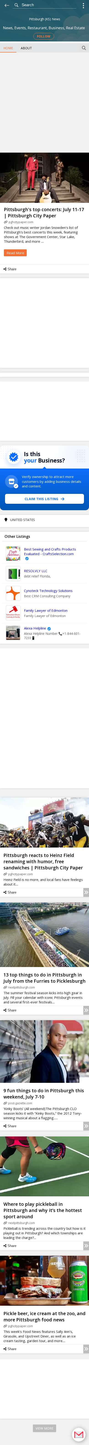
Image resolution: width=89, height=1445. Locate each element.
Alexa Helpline (35, 628)
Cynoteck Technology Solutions (48, 590)
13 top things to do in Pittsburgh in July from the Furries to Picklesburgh (44, 978)
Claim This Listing (41, 499)
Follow (43, 36)
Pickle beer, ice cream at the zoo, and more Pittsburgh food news (44, 1316)
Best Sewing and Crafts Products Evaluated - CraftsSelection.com (50, 551)
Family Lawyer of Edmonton (46, 610)
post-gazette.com (20, 1103)
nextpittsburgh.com (21, 987)
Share (12, 269)
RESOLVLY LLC (35, 570)
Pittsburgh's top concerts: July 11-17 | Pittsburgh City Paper (44, 212)
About (26, 48)
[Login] (83, 6)
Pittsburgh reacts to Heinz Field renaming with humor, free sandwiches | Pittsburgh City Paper (43, 861)
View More (44, 1428)
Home (8, 48)
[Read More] (86, 892)
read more (15, 253)
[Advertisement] (44, 102)
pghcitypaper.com (21, 222)
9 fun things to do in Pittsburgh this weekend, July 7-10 (43, 1093)
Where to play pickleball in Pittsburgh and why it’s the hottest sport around (42, 1210)
